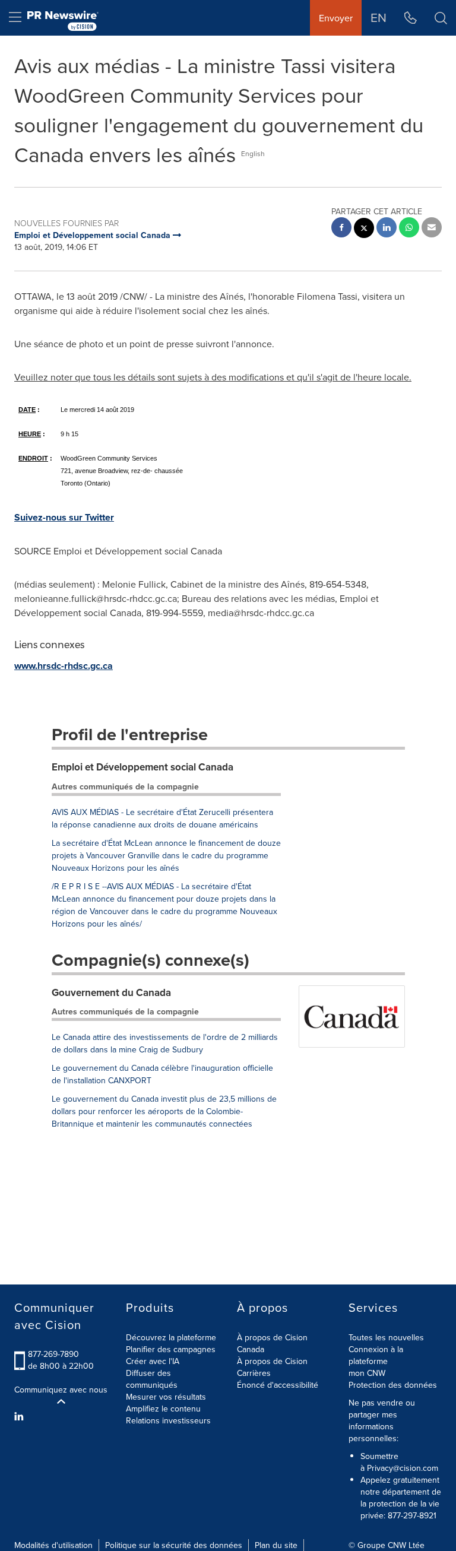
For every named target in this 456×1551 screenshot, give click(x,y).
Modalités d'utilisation (53, 1545)
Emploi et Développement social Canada (142, 767)
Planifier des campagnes (171, 1349)
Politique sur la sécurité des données (173, 1545)
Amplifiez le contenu (163, 1408)
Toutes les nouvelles (386, 1337)
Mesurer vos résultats (166, 1397)
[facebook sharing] (341, 228)
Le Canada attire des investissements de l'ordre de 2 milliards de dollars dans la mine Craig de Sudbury (165, 1043)
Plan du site (276, 1545)
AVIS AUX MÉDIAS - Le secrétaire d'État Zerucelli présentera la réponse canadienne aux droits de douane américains (162, 818)
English (253, 153)
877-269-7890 (53, 1354)
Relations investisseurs (168, 1420)
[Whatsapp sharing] (409, 228)
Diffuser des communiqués (152, 1379)
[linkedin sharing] (386, 228)
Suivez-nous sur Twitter (64, 517)
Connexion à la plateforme (376, 1355)
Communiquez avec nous (60, 1389)
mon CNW (367, 1373)
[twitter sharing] (364, 229)
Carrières (254, 1373)
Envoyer (336, 17)
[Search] (441, 18)
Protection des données (393, 1385)
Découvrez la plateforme (171, 1337)
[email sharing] (432, 228)
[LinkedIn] (20, 1416)
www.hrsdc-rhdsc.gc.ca (63, 666)
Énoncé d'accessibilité (277, 1385)
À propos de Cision (272, 1361)
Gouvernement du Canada (111, 992)
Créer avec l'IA (152, 1361)
